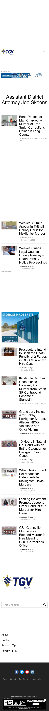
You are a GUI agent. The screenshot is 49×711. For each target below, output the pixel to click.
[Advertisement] (24, 23)
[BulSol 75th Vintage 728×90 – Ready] (24, 75)
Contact (6, 640)
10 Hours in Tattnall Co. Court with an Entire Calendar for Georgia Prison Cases (33, 448)
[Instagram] (32, 672)
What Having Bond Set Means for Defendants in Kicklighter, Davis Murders (32, 477)
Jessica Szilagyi (27, 138)
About (5, 634)
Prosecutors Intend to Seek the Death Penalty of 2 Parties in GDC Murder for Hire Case (33, 356)
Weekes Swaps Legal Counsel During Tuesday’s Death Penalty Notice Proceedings (33, 254)
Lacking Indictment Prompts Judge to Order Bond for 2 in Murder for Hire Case (32, 505)
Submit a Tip (9, 645)
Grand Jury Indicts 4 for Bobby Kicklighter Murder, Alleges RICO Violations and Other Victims (32, 420)
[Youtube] (27, 672)
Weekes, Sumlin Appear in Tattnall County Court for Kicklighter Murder (32, 228)
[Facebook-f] (17, 672)
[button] (44, 605)
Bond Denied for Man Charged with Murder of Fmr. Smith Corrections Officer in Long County (32, 125)
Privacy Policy (9, 650)
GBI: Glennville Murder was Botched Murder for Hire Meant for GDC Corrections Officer (33, 536)
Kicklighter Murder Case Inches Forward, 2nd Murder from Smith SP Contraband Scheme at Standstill (32, 389)
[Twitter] (22, 672)
